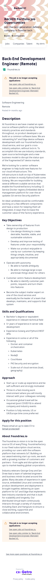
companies (18, 43)
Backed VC (20, 8)
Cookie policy (30, 579)
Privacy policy (18, 579)
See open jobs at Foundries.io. (22, 84)
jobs (7, 43)
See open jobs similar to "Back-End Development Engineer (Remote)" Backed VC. (24, 90)
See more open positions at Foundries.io (24, 554)
